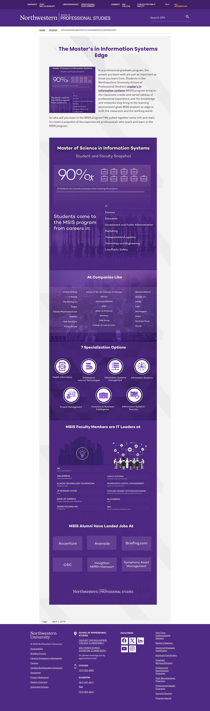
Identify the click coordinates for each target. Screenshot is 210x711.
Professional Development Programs (162, 671)
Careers (34, 663)
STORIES (53, 30)
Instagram (132, 649)
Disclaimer (35, 673)
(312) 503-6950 (86, 670)
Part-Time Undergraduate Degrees (163, 635)
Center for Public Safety (146, 5)
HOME (42, 30)
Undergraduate (71, 5)
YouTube (124, 649)
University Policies (39, 687)
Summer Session (164, 694)
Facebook (124, 640)
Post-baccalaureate (47, 5)
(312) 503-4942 (86, 692)
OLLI (167, 5)
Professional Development (88, 5)
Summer (115, 5)
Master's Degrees (164, 643)
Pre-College (126, 5)
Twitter (132, 640)
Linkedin (140, 640)
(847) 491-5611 (86, 682)
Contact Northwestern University (46, 668)
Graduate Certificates (166, 655)
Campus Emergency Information (46, 658)
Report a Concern (38, 682)
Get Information (180, 5)
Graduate (32, 5)
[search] (187, 17)
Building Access (38, 654)
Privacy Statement (39, 677)
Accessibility (36, 649)
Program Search (163, 698)
